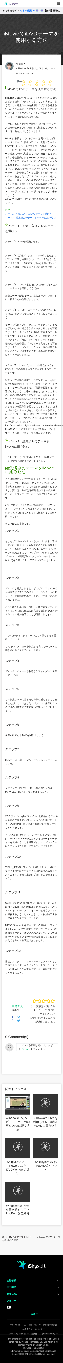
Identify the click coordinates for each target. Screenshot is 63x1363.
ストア (7, 26)
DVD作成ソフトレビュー (40, 68)
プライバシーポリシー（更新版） (24, 1334)
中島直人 (21, 63)
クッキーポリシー (50, 1334)
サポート (8, 34)
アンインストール (18, 1325)
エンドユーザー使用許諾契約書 (43, 1325)
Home (3, 1238)
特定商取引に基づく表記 (34, 1329)
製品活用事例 (11, 18)
